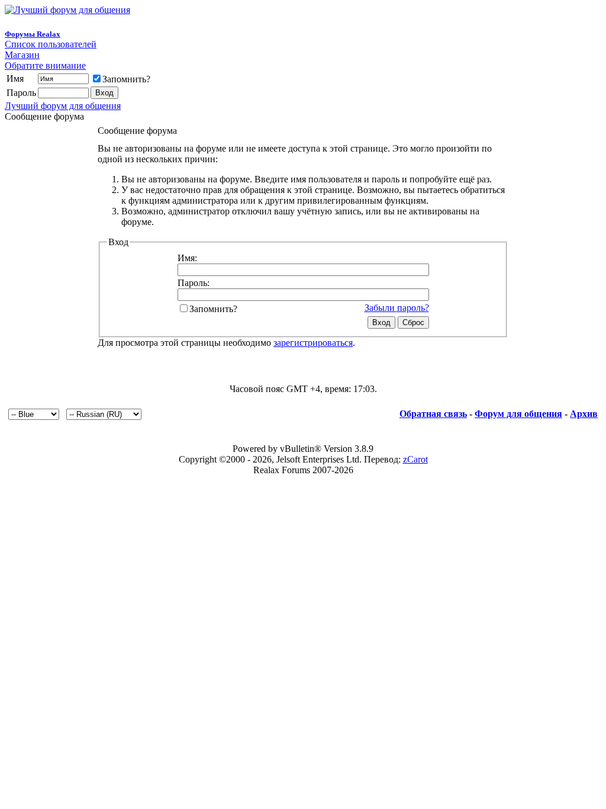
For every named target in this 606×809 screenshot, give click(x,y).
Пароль (21, 93)
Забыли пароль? (397, 308)
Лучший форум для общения (63, 106)
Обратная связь (433, 414)
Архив (584, 414)
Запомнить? (126, 79)
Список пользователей (50, 44)
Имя (15, 78)
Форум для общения (518, 414)
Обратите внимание (45, 65)
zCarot (415, 459)
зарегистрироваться (313, 343)
